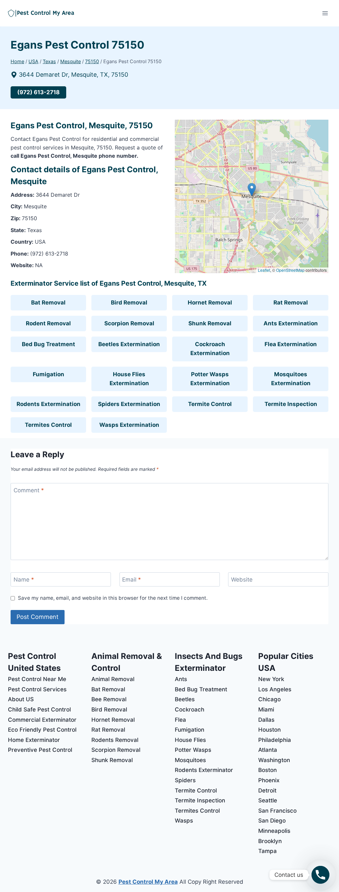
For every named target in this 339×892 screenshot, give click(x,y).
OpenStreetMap (290, 270)
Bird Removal (129, 302)
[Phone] (320, 875)
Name (24, 579)
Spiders (185, 780)
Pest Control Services (37, 689)
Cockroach (189, 709)
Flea (180, 719)
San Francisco (277, 810)
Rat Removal (290, 302)
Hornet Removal (210, 302)
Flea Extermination (291, 344)
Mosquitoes (190, 760)
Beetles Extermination (129, 344)
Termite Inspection (291, 404)
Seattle (267, 800)
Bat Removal (48, 302)
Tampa (267, 851)
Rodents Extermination (48, 404)
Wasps (184, 820)
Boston (267, 770)
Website (242, 579)
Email (131, 579)
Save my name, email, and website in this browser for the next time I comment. (113, 598)
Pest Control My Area (148, 881)
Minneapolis (274, 831)
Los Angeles (274, 689)
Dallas (266, 719)
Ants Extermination (291, 323)
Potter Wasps (193, 750)
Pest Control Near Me (37, 679)
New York (271, 679)
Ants (181, 679)
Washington (274, 760)
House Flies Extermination (129, 378)
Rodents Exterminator (204, 770)
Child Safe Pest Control (39, 709)
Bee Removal (108, 699)
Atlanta (267, 750)
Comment (29, 490)
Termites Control (48, 425)
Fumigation (48, 374)
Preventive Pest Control (40, 750)
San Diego (272, 820)
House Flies (190, 740)
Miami (266, 709)
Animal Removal (112, 679)
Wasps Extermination (129, 425)
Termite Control (210, 404)
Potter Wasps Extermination (210, 378)
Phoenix (268, 780)
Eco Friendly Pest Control (42, 729)
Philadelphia (274, 740)
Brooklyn (270, 841)
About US (21, 699)
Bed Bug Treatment (48, 344)
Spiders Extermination (129, 404)
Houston (269, 729)
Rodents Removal (114, 740)
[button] (252, 189)
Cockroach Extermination (210, 348)
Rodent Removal (48, 323)
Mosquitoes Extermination (291, 378)
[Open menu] (325, 13)
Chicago (269, 699)
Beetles (185, 699)
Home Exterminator (34, 740)
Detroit (267, 790)
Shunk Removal (209, 323)
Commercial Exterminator (42, 719)
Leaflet (264, 270)
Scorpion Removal (129, 323)
